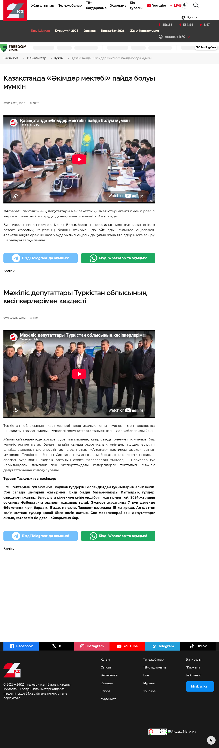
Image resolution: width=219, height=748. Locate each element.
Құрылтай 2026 (66, 30)
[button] (195, 5)
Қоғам (105, 659)
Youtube (159, 5)
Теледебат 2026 (113, 30)
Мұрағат (149, 683)
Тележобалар (153, 659)
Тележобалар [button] (70, 5)
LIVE (177, 5)
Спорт (105, 691)
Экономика (109, 675)
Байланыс (193, 675)
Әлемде (90, 30)
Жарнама (118, 5)
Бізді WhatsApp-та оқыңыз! (123, 258)
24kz (149, 431)
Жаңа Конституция (144, 30)
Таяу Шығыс (40, 30)
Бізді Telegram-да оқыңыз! (45, 258)
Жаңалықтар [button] (42, 5)
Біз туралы (136, 5)
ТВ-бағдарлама (96, 5)
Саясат (106, 667)
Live (146, 675)
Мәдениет (108, 699)
